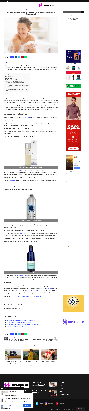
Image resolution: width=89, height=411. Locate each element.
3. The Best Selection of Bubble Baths (11, 79)
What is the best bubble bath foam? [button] (13, 312)
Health (25, 5)
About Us (62, 382)
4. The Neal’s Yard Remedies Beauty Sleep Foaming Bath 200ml (17, 85)
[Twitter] (5, 1)
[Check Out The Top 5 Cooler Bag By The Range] (13, 354)
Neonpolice (35, 293)
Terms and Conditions (65, 394)
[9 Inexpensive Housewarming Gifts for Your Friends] (49, 354)
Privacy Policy (75, 409)
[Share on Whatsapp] (25, 57)
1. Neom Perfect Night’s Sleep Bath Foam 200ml (14, 81)
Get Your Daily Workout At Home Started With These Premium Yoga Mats (23, 324)
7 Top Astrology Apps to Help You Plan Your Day (17, 326)
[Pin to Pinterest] (22, 57)
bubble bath (49, 288)
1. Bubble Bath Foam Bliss (9, 76)
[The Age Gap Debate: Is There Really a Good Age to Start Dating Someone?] (53, 384)
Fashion (18, 5)
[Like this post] (12, 57)
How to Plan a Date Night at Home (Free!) (39, 391)
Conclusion (8, 87)
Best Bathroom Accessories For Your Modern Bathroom (19, 322)
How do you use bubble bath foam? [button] (13, 308)
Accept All (27, 405)
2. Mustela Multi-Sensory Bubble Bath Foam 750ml (15, 82)
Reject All (18, 405)
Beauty (5, 5)
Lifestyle (72, 5)
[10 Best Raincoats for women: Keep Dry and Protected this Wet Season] (31, 354)
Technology (12, 5)
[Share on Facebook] (16, 57)
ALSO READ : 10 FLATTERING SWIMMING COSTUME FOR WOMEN (17, 89)
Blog (61, 385)
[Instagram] (7, 1)
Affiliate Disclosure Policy (56, 409)
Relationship (80, 5)
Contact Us (62, 388)
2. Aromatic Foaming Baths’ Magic (11, 78)
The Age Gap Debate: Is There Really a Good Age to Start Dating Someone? (39, 384)
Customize (9, 405)
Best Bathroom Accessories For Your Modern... (14, 393)
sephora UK (33, 9)
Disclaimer (62, 391)
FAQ (7, 90)
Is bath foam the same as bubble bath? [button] (14, 304)
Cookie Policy (67, 409)
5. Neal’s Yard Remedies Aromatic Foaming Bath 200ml (16, 86)
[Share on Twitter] (19, 57)
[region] (18, 400)
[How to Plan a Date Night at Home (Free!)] (53, 393)
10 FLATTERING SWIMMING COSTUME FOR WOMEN (26, 296)
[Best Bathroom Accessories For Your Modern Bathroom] (4, 393)
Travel (66, 5)
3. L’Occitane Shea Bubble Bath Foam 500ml (13, 83)
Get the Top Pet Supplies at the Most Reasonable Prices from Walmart (22, 320)
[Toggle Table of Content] (27, 75)
